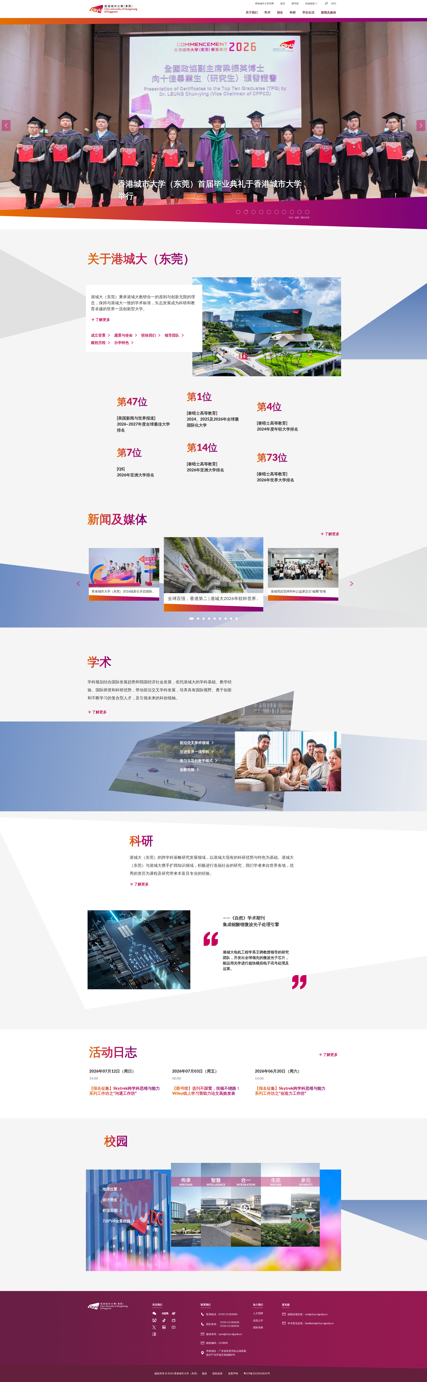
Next (350, 582)
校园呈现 (110, 1210)
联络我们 (148, 335)
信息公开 (258, 1320)
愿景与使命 (123, 335)
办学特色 (121, 342)
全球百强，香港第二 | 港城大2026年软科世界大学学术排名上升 (229, 598)
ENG (333, 3)
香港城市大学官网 (264, 3)
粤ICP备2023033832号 (257, 1373)
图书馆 (295, 3)
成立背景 (98, 335)
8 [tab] (231, 619)
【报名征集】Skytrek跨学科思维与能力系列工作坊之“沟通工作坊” (124, 1091)
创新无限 (187, 769)
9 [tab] (237, 619)
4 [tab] (209, 619)
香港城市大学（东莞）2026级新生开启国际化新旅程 (128, 591)
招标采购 (258, 1327)
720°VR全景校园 (116, 1221)
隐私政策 (217, 1373)
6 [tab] (220, 619)
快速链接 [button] (310, 3)
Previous (76, 582)
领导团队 (172, 335)
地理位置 (110, 1189)
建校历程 (98, 342)
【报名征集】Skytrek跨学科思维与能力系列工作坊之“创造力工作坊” (290, 1091)
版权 (204, 1373)
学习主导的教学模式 (196, 760)
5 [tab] (215, 619)
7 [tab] (226, 619)
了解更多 (102, 319)
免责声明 (233, 1373)
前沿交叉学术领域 (194, 742)
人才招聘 (258, 1313)
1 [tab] (191, 619)
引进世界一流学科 (194, 751)
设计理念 (110, 1199)
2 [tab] (198, 619)
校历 (282, 3)
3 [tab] (203, 619)
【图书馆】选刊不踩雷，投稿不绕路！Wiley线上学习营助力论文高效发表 (206, 1091)
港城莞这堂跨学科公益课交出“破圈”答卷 (298, 591)
